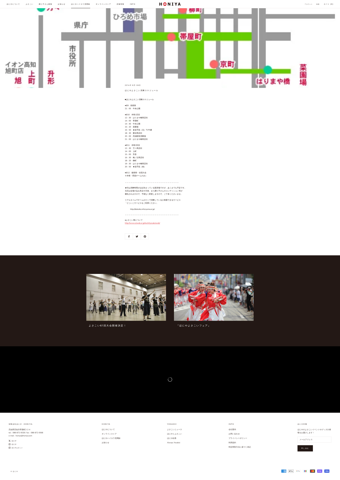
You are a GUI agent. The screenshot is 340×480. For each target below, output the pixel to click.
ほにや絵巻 (171, 438)
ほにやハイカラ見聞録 (80, 4)
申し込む (305, 448)
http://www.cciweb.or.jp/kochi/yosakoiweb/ (142, 223)
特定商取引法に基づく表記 (240, 447)
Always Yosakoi (173, 442)
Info (132, 4)
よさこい (29, 4)
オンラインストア (103, 4)
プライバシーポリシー (238, 438)
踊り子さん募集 (45, 4)
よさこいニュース (174, 429)
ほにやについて (13, 4)
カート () (328, 4)
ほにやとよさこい (174, 434)
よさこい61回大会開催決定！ (107, 325)
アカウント (309, 4)
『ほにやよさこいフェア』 (193, 325)
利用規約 (232, 442)
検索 (318, 4)
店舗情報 (120, 4)
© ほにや (14, 471)
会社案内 (232, 429)
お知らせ (61, 4)
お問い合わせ (234, 434)
